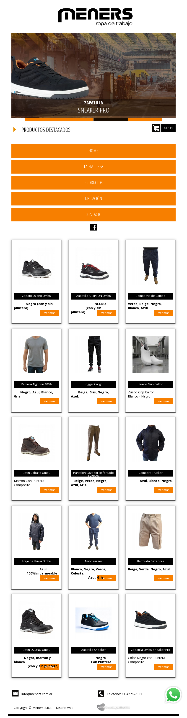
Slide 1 (42, 119)
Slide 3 (111, 119)
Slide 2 (76, 119)
